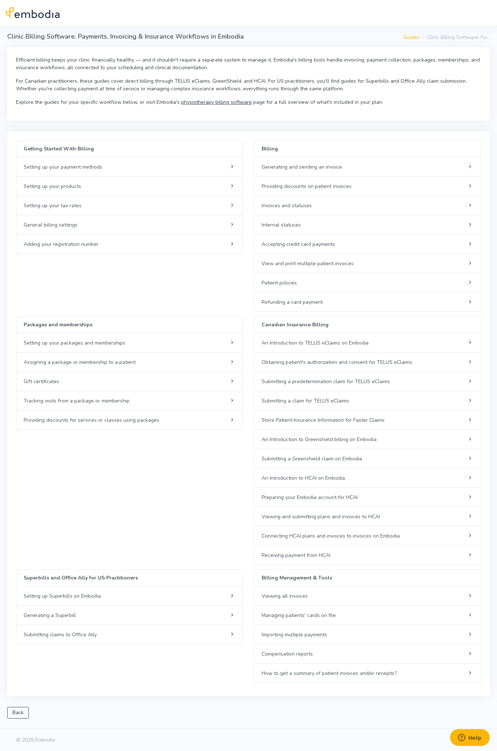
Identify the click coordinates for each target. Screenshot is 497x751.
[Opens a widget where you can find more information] (470, 738)
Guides (411, 37)
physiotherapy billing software (216, 102)
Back (18, 712)
